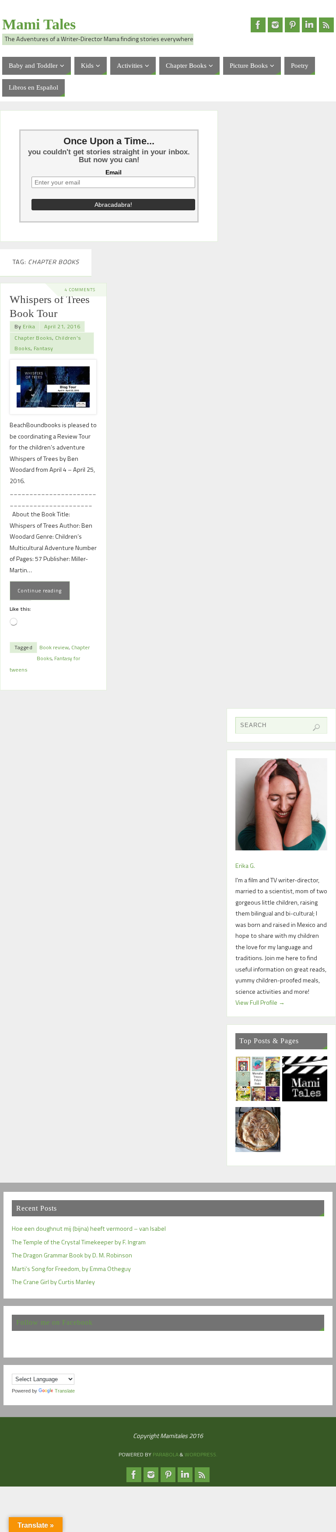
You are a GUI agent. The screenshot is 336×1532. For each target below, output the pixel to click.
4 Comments (80, 289)
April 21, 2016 (62, 326)
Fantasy (43, 348)
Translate (65, 1390)
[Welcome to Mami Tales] (304, 1080)
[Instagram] (275, 24)
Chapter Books (33, 338)
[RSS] (326, 24)
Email (113, 172)
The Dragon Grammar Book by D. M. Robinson (72, 1255)
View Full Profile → (260, 1002)
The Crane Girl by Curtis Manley (53, 1282)
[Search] (316, 727)
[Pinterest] (292, 24)
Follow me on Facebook (54, 1322)
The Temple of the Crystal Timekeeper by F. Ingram (79, 1242)
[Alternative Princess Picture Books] (257, 1080)
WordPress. (201, 1454)
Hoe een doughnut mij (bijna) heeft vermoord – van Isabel (89, 1228)
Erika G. (245, 865)
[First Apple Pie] (257, 1131)
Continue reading (40, 590)
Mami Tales (39, 24)
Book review (54, 647)
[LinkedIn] (309, 24)
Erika (29, 326)
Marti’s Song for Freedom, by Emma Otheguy (71, 1269)
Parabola (165, 1454)
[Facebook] (258, 24)
